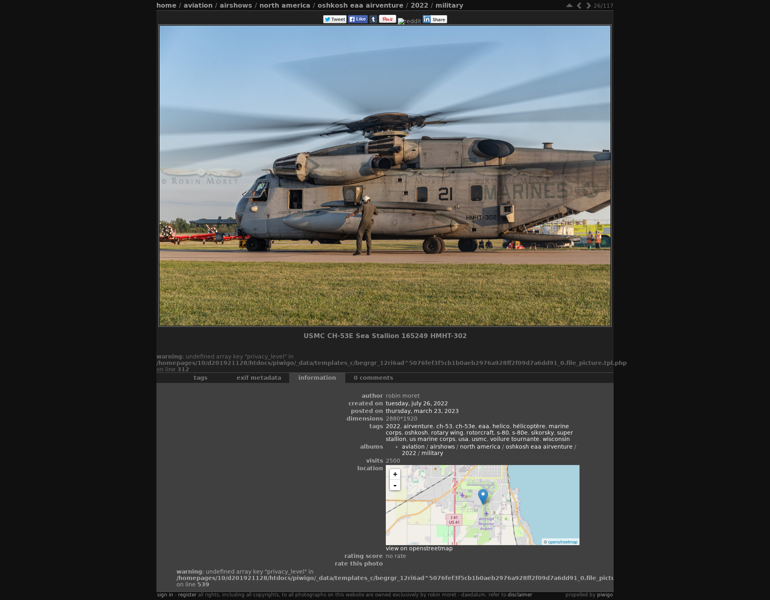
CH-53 (444, 426)
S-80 (503, 432)
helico (501, 426)
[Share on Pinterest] (387, 21)
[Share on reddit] (409, 21)
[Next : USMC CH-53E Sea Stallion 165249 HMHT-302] (589, 5)
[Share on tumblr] (373, 21)
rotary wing (447, 432)
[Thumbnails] (569, 5)
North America (284, 5)
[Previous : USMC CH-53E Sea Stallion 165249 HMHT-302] (579, 5)
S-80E (520, 432)
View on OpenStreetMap (419, 548)
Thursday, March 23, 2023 (422, 411)
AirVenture (418, 426)
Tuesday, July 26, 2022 (417, 403)
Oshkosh (416, 432)
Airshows (236, 5)
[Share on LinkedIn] (435, 21)
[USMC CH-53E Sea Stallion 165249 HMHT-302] (483, 497)
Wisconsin (556, 439)
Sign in (165, 595)
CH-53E (465, 426)
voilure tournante (514, 439)
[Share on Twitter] (334, 21)
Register (187, 595)
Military (449, 5)
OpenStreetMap (563, 541)
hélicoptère (529, 426)
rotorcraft (480, 432)
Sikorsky (542, 432)
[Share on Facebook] (358, 21)
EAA (483, 426)
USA (463, 439)
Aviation (198, 5)
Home (166, 5)
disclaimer (520, 595)
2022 (419, 5)
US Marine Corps (432, 439)
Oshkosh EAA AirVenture (360, 5)
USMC (479, 439)
